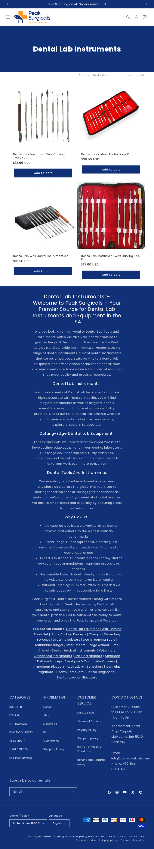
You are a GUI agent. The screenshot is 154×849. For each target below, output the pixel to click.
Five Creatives (97, 836)
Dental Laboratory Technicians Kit (106, 154)
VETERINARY (17, 741)
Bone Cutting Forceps (69, 634)
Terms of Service (89, 721)
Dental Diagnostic (100, 672)
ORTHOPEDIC (18, 724)
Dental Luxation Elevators (77, 677)
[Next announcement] (147, 4)
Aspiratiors (75, 666)
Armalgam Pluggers (49, 666)
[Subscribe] (73, 791)
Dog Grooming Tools (99, 639)
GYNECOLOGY (19, 749)
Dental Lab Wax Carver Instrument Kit (40, 256)
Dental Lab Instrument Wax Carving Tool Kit (110, 257)
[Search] (128, 17)
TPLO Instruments (88, 656)
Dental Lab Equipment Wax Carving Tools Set (39, 156)
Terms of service (86, 840)
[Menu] (8, 17)
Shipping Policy (53, 749)
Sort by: (84, 75)
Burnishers (95, 666)
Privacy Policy (87, 730)
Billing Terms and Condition (89, 749)
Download (50, 724)
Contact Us (51, 741)
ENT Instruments (20, 758)
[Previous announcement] (7, 4)
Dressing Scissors (66, 639)
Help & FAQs (85, 713)
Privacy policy (136, 836)
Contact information (133, 840)
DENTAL (14, 715)
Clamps (95, 634)
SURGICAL (16, 707)
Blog (46, 732)
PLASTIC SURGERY (21, 732)
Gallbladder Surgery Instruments (60, 645)
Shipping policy (88, 738)
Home (47, 707)
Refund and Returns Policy (91, 762)
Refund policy (117, 836)
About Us (49, 715)
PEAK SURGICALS (47, 836)
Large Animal (98, 645)
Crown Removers (69, 672)
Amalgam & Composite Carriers (90, 661)
